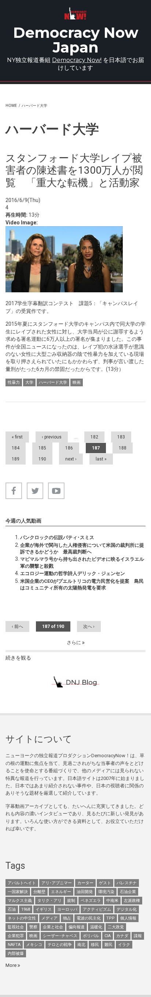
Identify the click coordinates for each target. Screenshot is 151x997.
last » (101, 459)
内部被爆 (16, 953)
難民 (108, 944)
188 (122, 448)
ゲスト (105, 883)
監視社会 (16, 927)
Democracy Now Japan (75, 40)
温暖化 (96, 927)
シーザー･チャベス (60, 935)
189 (15, 459)
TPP (110, 918)
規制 (71, 900)
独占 (67, 918)
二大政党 (116, 927)
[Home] (75, 13)
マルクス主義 (20, 900)
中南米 (112, 900)
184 (15, 448)
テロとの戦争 (60, 944)
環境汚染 (106, 891)
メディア (49, 918)
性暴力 (14, 382)
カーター (85, 883)
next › (71, 459)
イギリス (44, 909)
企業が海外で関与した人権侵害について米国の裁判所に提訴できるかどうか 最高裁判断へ (82, 548)
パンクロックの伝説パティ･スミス (57, 537)
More (11, 965)
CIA (107, 935)
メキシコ (34, 944)
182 (94, 437)
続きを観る (18, 658)
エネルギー (61, 891)
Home (11, 106)
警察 (33, 927)
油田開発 (85, 891)
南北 (81, 944)
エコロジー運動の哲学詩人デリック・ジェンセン (72, 573)
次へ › (89, 626)
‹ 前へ (17, 626)
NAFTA (14, 944)
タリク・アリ (49, 900)
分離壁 (39, 891)
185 (42, 448)
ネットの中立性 (22, 918)
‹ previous (52, 437)
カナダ (122, 935)
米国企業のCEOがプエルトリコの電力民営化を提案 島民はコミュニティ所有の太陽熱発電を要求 (82, 584)
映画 (77, 382)
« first (17, 437)
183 (121, 437)
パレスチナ (127, 883)
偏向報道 (77, 927)
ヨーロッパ (67, 909)
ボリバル (91, 935)
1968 (25, 909)
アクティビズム (97, 909)
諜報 (138, 935)
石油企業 (128, 891)
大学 (29, 382)
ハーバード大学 (53, 382)
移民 (95, 944)
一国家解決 (18, 891)
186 (69, 448)
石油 (12, 909)
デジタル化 (127, 909)
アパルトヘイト (22, 883)
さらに (74, 642)
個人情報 (128, 918)
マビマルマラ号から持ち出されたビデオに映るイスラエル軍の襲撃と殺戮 (82, 562)
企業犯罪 (16, 935)
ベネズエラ (91, 900)
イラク (124, 944)
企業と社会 (53, 927)
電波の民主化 (89, 918)
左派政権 (132, 900)
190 (42, 459)
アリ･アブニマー (56, 883)
